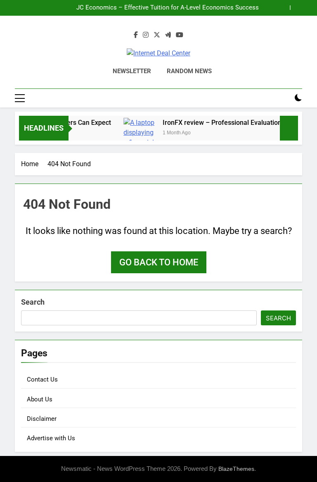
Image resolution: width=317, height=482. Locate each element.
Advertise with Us (51, 438)
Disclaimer (42, 418)
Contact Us (42, 379)
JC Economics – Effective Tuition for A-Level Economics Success (167, 8)
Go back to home (158, 262)
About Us (39, 399)
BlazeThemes (236, 468)
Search (33, 302)
